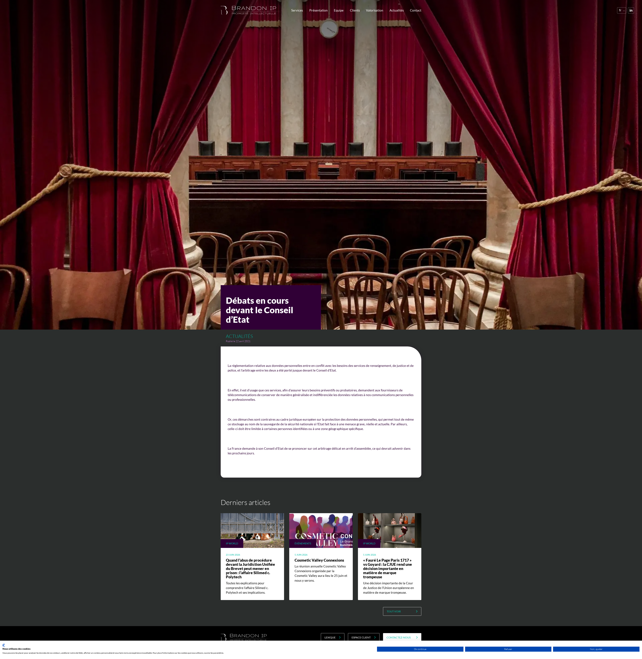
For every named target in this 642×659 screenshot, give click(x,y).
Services (297, 10)
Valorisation (374, 10)
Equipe (339, 10)
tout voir (394, 611)
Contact (415, 10)
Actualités (397, 10)
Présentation (318, 10)
